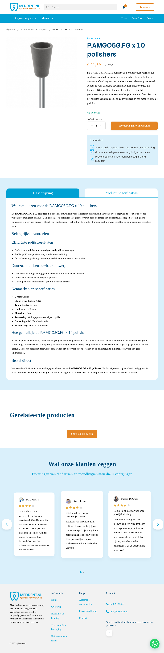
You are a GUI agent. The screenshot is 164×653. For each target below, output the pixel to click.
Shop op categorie (23, 18)
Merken (45, 18)
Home (124, 18)
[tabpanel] (82, 289)
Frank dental (93, 38)
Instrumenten (27, 29)
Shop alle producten (82, 433)
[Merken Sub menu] (52, 18)
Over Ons (137, 18)
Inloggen (145, 7)
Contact (150, 18)
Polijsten (43, 29)
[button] (155, 644)
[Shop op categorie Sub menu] (35, 18)
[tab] (42, 192)
